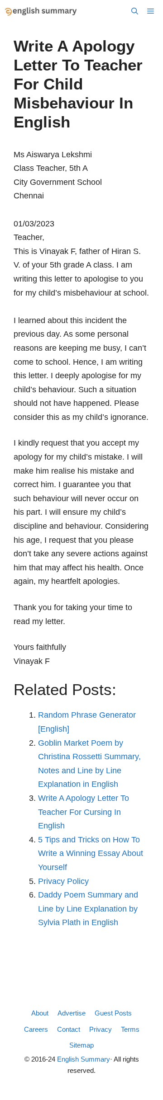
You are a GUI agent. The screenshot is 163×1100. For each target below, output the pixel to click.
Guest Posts (113, 1013)
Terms (130, 1029)
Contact (68, 1029)
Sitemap (81, 1045)
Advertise (72, 1013)
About (39, 1013)
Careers (36, 1029)
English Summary (83, 1059)
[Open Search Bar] (135, 11)
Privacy (100, 1029)
